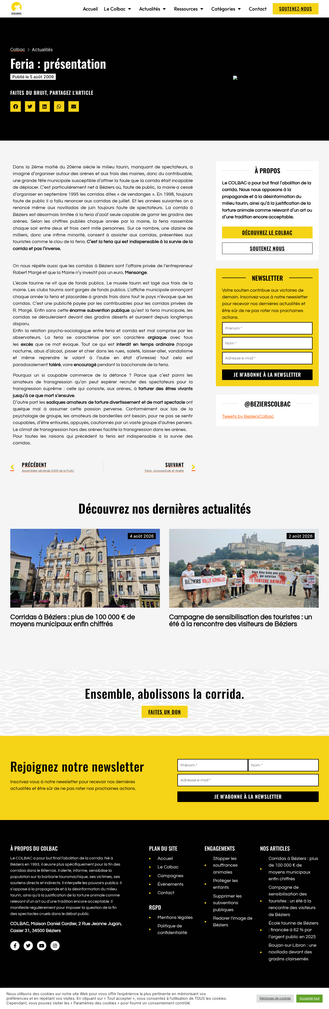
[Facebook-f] (15, 945)
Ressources (186, 9)
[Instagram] (55, 945)
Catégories (223, 9)
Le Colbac (114, 9)
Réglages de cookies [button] (275, 998)
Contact (258, 9)
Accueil (90, 9)
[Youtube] (41, 945)
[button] (15, 106)
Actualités (149, 9)
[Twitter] (28, 945)
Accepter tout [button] (309, 998)
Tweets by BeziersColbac (248, 416)
